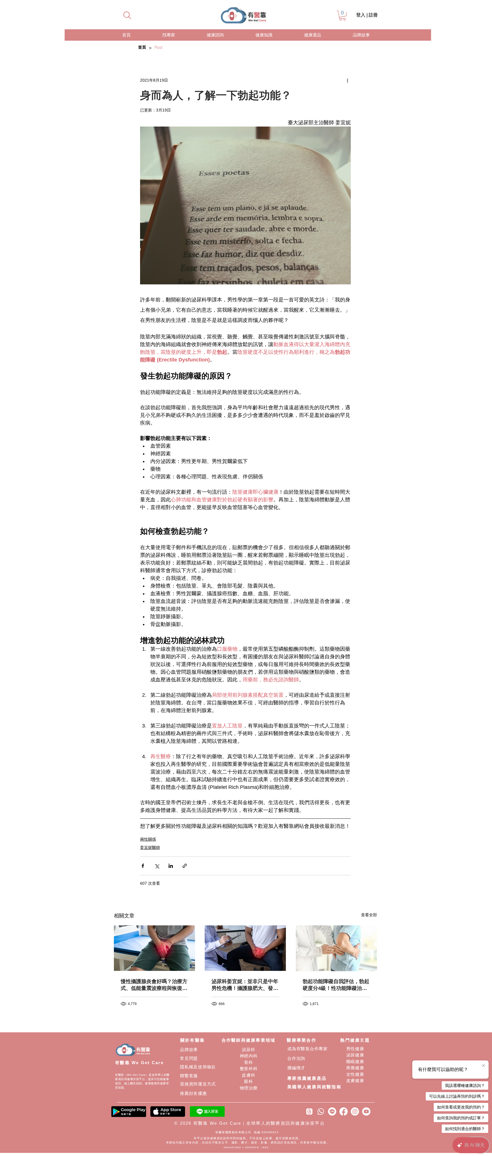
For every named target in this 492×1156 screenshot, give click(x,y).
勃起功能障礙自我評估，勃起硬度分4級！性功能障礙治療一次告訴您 (336, 985)
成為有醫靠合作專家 (307, 1048)
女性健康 (355, 1074)
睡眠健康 (355, 1061)
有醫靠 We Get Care (139, 1062)
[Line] (332, 1111)
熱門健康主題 (355, 1040)
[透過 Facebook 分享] (142, 865)
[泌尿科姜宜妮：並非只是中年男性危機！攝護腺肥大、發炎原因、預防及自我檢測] (245, 948)
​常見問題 (189, 1058)
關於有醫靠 (192, 1040)
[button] (342, 15)
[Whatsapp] (321, 1111)
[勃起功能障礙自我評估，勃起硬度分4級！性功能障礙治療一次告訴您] (336, 948)
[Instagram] (355, 1111)
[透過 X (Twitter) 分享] (156, 865)
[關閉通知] (483, 1065)
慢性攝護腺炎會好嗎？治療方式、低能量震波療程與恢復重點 (154, 985)
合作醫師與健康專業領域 (249, 1040)
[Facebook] (343, 1111)
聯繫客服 (189, 1075)
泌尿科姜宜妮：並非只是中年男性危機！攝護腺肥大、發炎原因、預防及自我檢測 (245, 985)
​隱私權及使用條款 (198, 1066)
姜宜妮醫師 (150, 847)
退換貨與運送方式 (198, 1083)
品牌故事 (189, 1049)
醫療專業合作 (301, 1040)
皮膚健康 (355, 1080)
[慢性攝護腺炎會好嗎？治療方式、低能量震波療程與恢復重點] (154, 948)
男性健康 (355, 1048)
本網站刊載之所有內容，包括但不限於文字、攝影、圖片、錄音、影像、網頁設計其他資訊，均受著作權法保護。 (248, 1142)
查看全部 (369, 915)
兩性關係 (148, 839)
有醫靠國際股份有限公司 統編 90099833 (247, 1132)
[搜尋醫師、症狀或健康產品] (127, 15)
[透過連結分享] (184, 865)
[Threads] (309, 1111)
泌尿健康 (355, 1054)
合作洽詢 (296, 1058)
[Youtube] (366, 1111)
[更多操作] (347, 80)
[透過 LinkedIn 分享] (170, 865)
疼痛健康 (355, 1067)
